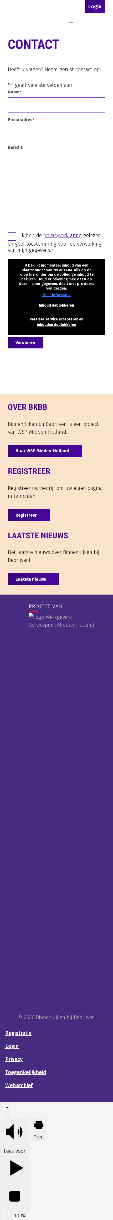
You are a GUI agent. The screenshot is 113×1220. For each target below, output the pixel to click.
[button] (69, 6)
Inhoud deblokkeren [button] (56, 305)
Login (12, 1046)
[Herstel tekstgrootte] (11, 1216)
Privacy (14, 1059)
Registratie (18, 1033)
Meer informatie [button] (56, 295)
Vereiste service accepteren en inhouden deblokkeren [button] (56, 322)
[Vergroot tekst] (6, 1216)
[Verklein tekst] (1, 1216)
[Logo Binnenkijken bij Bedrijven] (18, 20)
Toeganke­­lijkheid (25, 1072)
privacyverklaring (62, 235)
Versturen (25, 342)
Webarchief (19, 1085)
